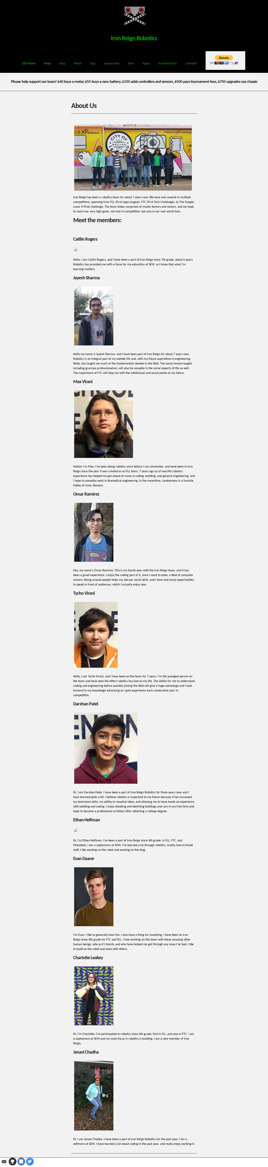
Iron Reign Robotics (134, 39)
